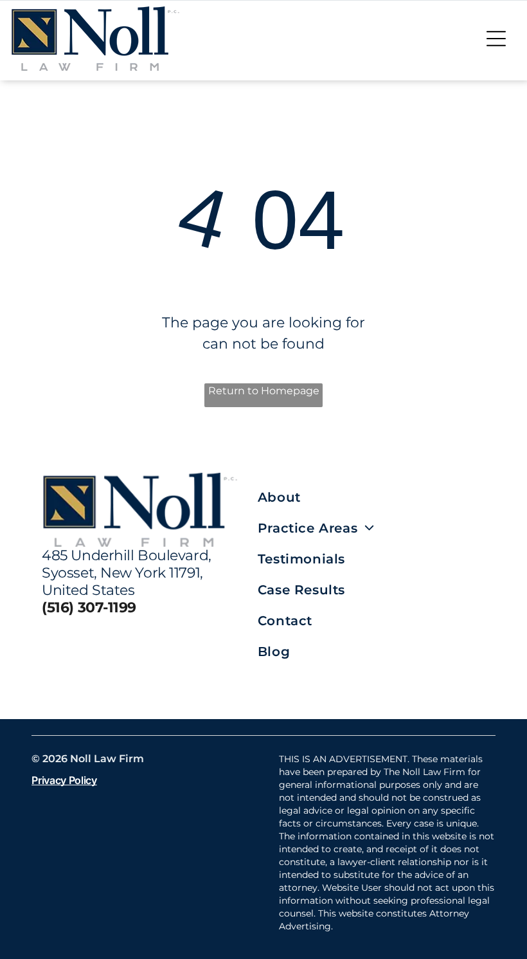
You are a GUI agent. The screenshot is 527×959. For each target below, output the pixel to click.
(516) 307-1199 (89, 607)
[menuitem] (371, 497)
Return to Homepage (263, 391)
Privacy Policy (64, 780)
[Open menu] (496, 38)
